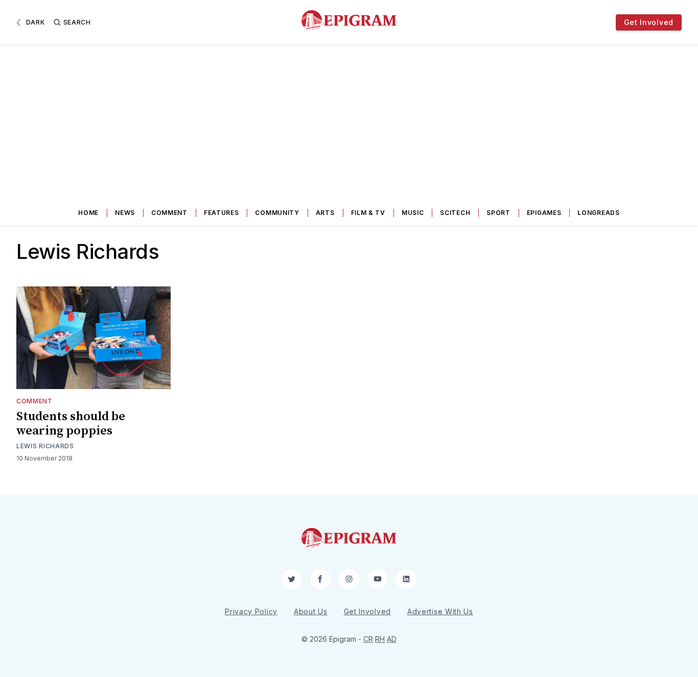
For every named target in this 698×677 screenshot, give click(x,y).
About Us (311, 611)
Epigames (544, 212)
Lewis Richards (45, 446)
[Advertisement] (349, 122)
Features (221, 212)
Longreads (598, 212)
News (125, 212)
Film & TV (368, 212)
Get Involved (648, 22)
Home (88, 212)
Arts (325, 212)
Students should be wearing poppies (70, 424)
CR (368, 639)
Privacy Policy (251, 611)
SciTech (455, 212)
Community (277, 212)
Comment (169, 212)
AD (392, 639)
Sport (498, 212)
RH (380, 639)
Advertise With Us (440, 611)
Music (413, 212)
